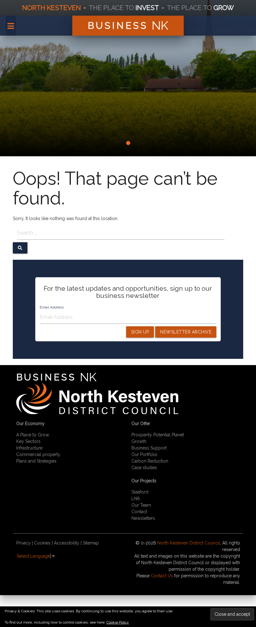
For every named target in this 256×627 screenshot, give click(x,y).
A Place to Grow (32, 434)
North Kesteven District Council (188, 542)
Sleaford (139, 491)
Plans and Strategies (36, 461)
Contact (139, 511)
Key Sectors (28, 441)
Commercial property (38, 454)
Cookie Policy (117, 622)
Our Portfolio (144, 454)
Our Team (141, 505)
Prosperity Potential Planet (157, 434)
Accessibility (66, 542)
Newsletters (143, 518)
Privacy (23, 542)
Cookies (42, 542)
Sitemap (91, 542)
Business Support (149, 447)
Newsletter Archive (185, 331)
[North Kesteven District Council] (97, 412)
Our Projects (143, 480)
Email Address (52, 307)
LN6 (135, 498)
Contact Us (162, 575)
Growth (138, 441)
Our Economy (30, 423)
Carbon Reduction (149, 461)
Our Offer (140, 423)
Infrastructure (29, 447)
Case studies (144, 467)
